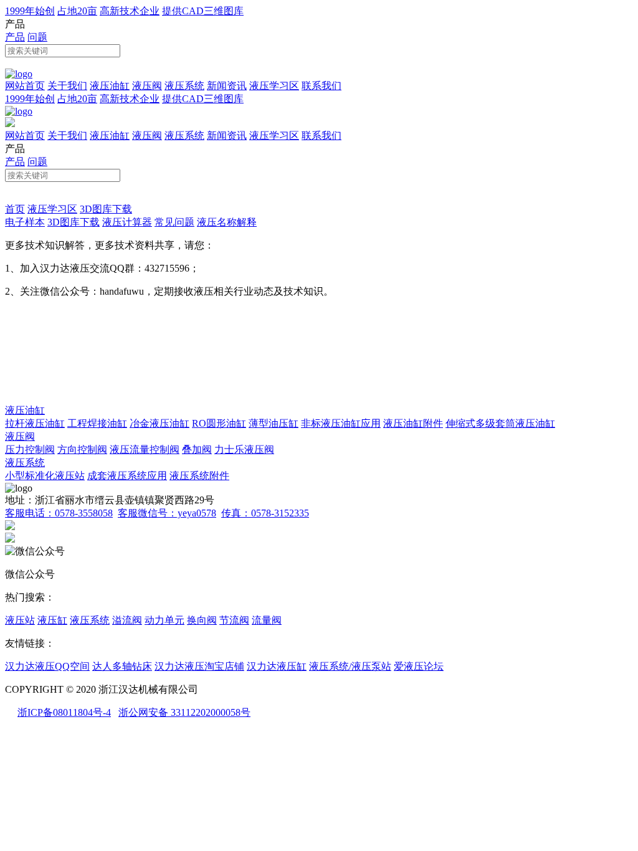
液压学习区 (274, 85)
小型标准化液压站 (45, 475)
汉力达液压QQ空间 (47, 666)
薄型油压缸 (273, 423)
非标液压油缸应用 (341, 423)
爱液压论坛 (419, 666)
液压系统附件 (199, 475)
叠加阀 (197, 449)
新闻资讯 (227, 85)
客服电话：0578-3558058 (59, 513)
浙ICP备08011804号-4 (64, 712)
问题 (37, 37)
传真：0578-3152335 (265, 513)
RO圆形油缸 (219, 423)
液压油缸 (110, 85)
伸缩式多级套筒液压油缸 (500, 423)
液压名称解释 (227, 222)
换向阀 (202, 620)
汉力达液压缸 (277, 666)
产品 (15, 37)
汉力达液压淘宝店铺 (199, 666)
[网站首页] (18, 74)
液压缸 (52, 620)
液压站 (20, 620)
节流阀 (234, 620)
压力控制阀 (30, 449)
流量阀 (267, 620)
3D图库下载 (106, 209)
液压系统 (184, 85)
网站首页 (25, 85)
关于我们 (67, 85)
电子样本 (25, 222)
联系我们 (321, 85)
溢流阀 (127, 620)
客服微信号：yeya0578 (167, 513)
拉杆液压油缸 (35, 423)
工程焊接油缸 (97, 423)
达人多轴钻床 (122, 666)
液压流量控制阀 (144, 449)
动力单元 (164, 620)
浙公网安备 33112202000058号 (184, 712)
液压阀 (147, 85)
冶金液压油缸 (159, 423)
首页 (15, 209)
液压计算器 (127, 222)
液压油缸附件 (413, 423)
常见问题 (174, 222)
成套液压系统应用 (127, 475)
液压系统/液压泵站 (350, 666)
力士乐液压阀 (244, 449)
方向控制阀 (82, 449)
